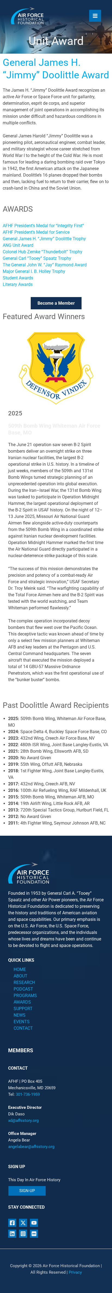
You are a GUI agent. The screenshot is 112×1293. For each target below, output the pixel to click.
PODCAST (23, 989)
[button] (27, 1191)
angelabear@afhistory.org (31, 1146)
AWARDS (22, 1002)
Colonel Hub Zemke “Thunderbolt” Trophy (42, 251)
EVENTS (22, 1021)
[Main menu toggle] (95, 16)
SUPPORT (23, 1008)
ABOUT (20, 976)
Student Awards (18, 277)
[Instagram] (23, 1234)
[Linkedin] (12, 1234)
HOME (20, 969)
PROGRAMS (25, 995)
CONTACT (23, 1028)
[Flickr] (34, 1234)
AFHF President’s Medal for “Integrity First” (43, 225)
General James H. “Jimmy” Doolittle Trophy (44, 238)
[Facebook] (12, 1223)
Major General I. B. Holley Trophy (34, 271)
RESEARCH (24, 982)
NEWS (20, 1015)
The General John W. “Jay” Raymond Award (45, 264)
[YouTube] (34, 1223)
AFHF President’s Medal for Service (36, 232)
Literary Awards (18, 284)
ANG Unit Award (18, 245)
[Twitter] (23, 1223)
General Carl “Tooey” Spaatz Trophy (37, 258)
